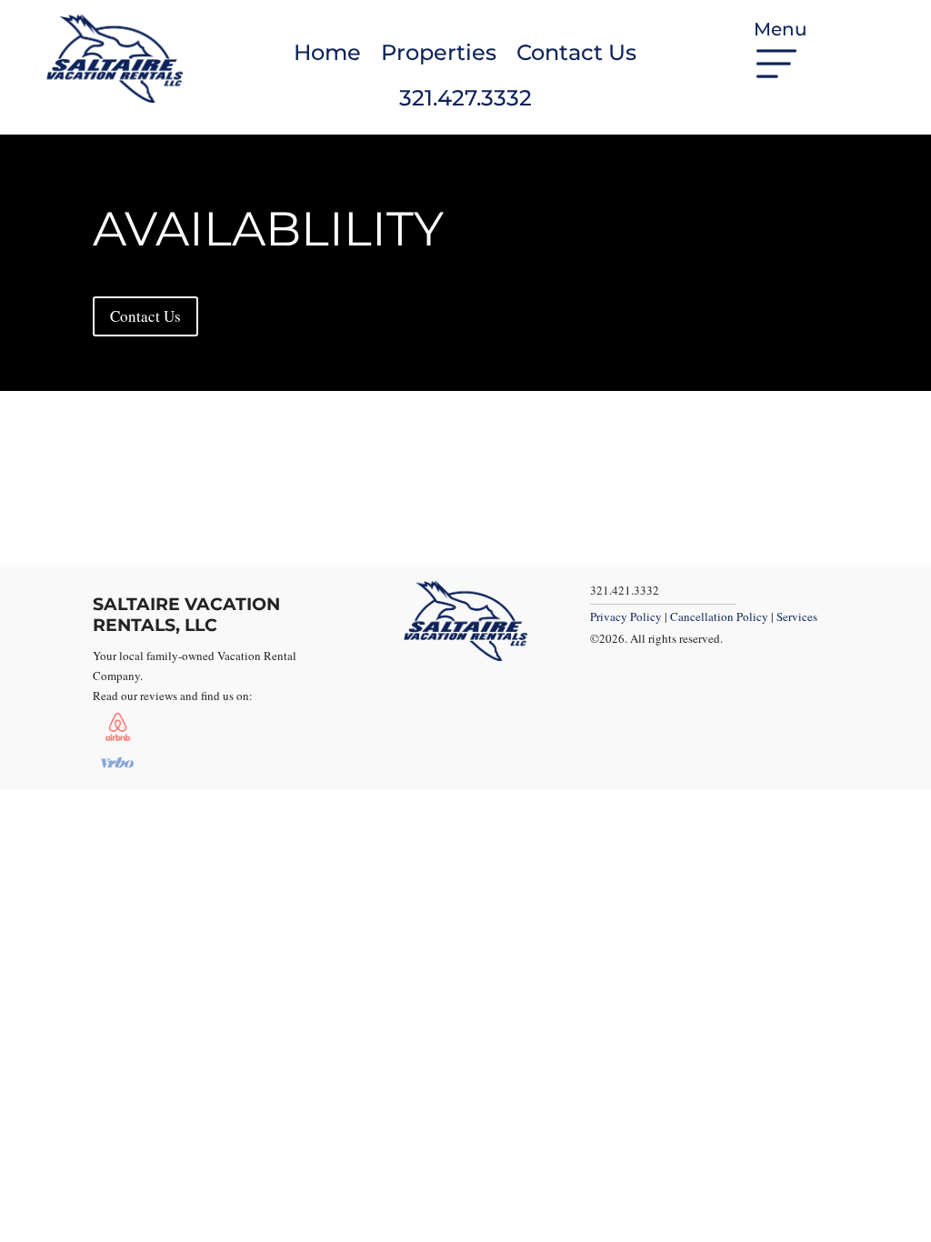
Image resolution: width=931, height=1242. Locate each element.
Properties (438, 52)
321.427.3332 (465, 98)
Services (796, 616)
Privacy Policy (626, 616)
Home (327, 52)
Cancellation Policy (719, 616)
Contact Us (576, 52)
